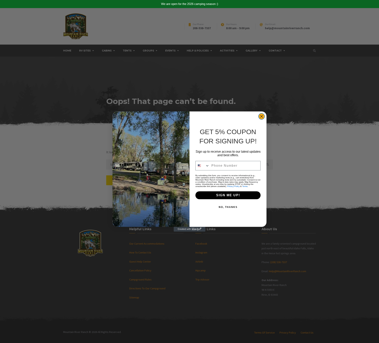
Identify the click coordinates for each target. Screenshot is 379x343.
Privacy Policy (233, 186)
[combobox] (202, 165)
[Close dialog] (262, 116)
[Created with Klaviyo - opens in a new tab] (189, 229)
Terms (245, 186)
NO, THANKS (228, 207)
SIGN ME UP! (228, 195)
